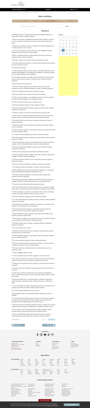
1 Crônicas (37, 362)
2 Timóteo (44, 373)
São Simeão (30, 391)
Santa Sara (30, 394)
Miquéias (66, 362)
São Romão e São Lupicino (49, 392)
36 (76, 53)
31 (59, 53)
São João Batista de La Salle (50, 394)
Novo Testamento (64, 21)
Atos (28, 369)
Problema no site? (74, 346)
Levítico (21, 362)
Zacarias (73, 362)
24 (76, 47)
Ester (43, 360)
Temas (74, 21)
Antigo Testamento (27, 12)
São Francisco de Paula (49, 386)
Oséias (58, 362)
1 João (58, 372)
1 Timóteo (44, 372)
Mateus (21, 369)
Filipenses (37, 372)
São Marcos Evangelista (66, 393)
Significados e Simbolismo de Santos (17, 344)
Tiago (51, 373)
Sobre (72, 341)
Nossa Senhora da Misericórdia (67, 388)
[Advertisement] (54, 4)
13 (59, 44)
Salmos (43, 363)
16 (69, 44)
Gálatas (36, 369)
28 (69, 50)
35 (73, 53)
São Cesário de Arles (48, 389)
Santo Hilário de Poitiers (49, 395)
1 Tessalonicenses (45, 369)
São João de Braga (65, 389)
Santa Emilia (30, 393)
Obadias (65, 359)
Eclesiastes (52, 359)
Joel (58, 363)
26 (63, 50)
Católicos (18, 9)
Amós (58, 365)
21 (66, 47)
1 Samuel (29, 363)
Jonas (65, 360)
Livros (22, 12)
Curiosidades (38, 345)
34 (69, 53)
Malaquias (73, 363)
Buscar (67, 26)
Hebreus (51, 372)
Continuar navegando (72, 404)
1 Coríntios (29, 372)
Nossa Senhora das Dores (66, 392)
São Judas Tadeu (65, 395)
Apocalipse (66, 372)
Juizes (29, 360)
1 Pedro (58, 369)
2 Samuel (29, 365)
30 (76, 50)
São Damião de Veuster (66, 391)
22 (69, 47)
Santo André (30, 389)
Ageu (73, 360)
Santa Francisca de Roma (66, 394)
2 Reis (36, 360)
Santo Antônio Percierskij (49, 391)
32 (63, 53)
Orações (37, 344)
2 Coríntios (30, 373)
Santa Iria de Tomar (31, 385)
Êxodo (21, 360)
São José (63, 385)
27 (66, 50)
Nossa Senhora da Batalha (15, 393)
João (21, 373)
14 (63, 44)
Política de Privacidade (75, 345)
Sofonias (73, 359)
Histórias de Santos (14, 343)
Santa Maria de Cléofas (49, 385)
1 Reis (36, 359)
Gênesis (21, 359)
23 (73, 47)
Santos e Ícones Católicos (17, 341)
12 (76, 40)
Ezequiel (58, 359)
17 (73, 44)
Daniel (58, 360)
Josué (29, 359)
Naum (65, 363)
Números (32, 12)
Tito (50, 369)
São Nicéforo (13, 395)
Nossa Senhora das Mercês (16, 385)
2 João (58, 373)
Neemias (44, 359)
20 (63, 47)
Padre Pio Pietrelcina (15, 392)
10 (69, 40)
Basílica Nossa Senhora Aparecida (34, 392)
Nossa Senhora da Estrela (49, 388)
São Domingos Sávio (31, 388)
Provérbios (44, 365)
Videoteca (39, 341)
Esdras (36, 365)
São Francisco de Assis (32, 395)
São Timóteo (13, 394)
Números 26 (37, 12)
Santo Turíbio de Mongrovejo (16, 389)
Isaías (51, 362)
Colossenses (37, 373)
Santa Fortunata (48, 393)
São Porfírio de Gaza (14, 388)
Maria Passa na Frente (15, 391)
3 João (65, 369)
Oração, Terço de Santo (15, 346)
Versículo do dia (18, 21)
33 (66, 53)
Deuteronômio (23, 365)
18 (76, 44)
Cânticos (51, 360)
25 (59, 50)
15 (66, 44)
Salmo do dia (30, 21)
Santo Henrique (31, 386)
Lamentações (52, 365)
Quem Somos (73, 343)
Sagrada (74, 9)
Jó (42, 362)
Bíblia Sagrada (17, 12)
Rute (28, 362)
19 (59, 47)
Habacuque (66, 365)
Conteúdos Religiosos (75, 344)
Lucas (21, 372)
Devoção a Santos (14, 345)
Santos (37, 343)
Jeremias (51, 363)
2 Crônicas (37, 363)
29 (73, 50)
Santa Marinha (64, 386)
